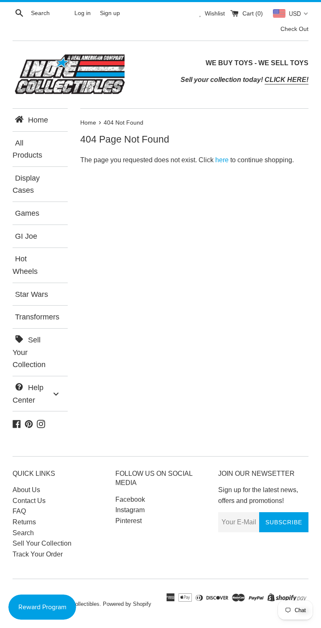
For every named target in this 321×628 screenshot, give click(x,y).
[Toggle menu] (56, 393)
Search (23, 532)
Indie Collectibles (78, 604)
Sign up (110, 13)
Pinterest (128, 520)
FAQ (19, 511)
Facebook (130, 499)
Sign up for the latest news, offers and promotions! (258, 495)
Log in (82, 13)
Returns (24, 522)
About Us (26, 489)
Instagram (130, 509)
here (222, 159)
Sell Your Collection (42, 543)
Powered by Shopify (127, 604)
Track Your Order (38, 554)
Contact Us (29, 500)
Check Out (294, 29)
